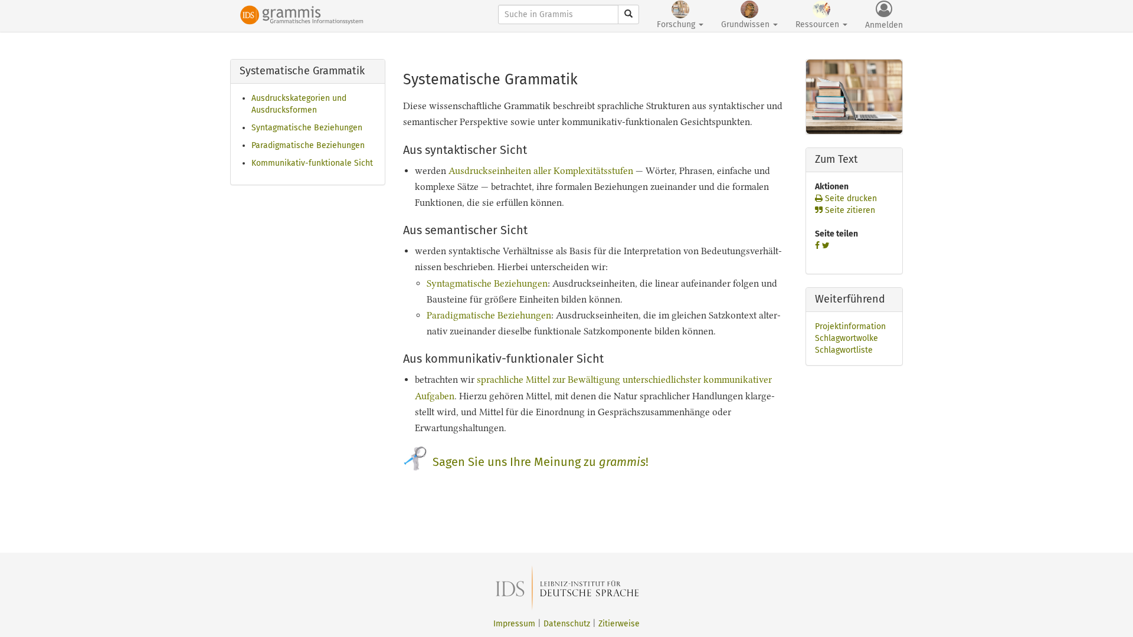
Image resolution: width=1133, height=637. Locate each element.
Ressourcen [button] (818, 24)
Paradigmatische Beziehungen (308, 145)
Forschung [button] (677, 24)
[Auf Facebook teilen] (817, 246)
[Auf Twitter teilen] (826, 246)
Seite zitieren (849, 210)
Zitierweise (619, 624)
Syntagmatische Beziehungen (306, 128)
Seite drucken (850, 198)
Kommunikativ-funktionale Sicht (312, 163)
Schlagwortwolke (846, 338)
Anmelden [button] (884, 25)
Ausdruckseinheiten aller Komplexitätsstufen (540, 170)
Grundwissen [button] (746, 24)
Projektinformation (850, 326)
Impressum (514, 624)
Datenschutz (566, 624)
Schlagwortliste (844, 350)
